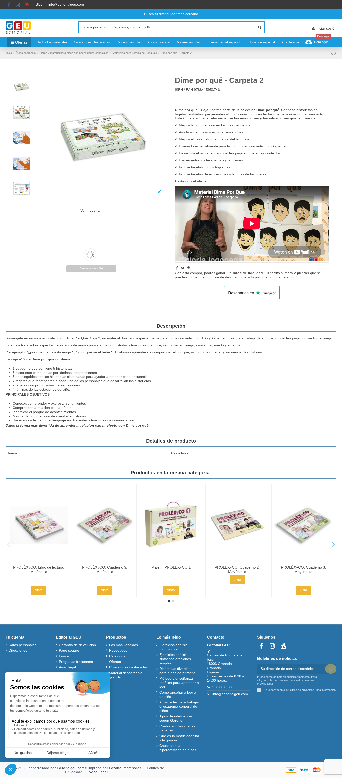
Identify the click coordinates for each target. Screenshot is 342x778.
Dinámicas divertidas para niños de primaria (177, 671)
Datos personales (22, 645)
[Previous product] (332, 53)
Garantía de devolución (77, 645)
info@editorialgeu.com (66, 4)
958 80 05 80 (222, 687)
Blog (39, 4)
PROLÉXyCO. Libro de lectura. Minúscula (38, 569)
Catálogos (117, 656)
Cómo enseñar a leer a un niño (177, 694)
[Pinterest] (188, 268)
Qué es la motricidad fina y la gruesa (179, 738)
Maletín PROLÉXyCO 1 (171, 567)
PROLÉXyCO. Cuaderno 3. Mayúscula (303, 569)
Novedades (118, 650)
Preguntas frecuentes (76, 662)
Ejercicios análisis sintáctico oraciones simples (175, 659)
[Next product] (335, 53)
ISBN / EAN (184, 90)
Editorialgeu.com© (72, 768)
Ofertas (115, 662)
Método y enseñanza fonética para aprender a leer (179, 682)
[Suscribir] (330, 669)
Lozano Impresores (125, 768)
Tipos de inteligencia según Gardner (175, 718)
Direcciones (18, 650)
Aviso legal (67, 667)
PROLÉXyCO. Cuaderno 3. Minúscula (104, 569)
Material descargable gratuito (125, 675)
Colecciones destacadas (128, 667)
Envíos (64, 656)
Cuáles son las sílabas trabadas (177, 728)
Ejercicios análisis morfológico (173, 647)
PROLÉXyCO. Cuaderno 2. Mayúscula (237, 569)
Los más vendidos (123, 645)
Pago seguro (69, 650)
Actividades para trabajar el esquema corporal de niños (179, 706)
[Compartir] (177, 268)
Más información (326, 689)
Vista (39, 590)
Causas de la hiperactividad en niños (177, 748)
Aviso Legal (98, 772)
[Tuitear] (182, 268)
